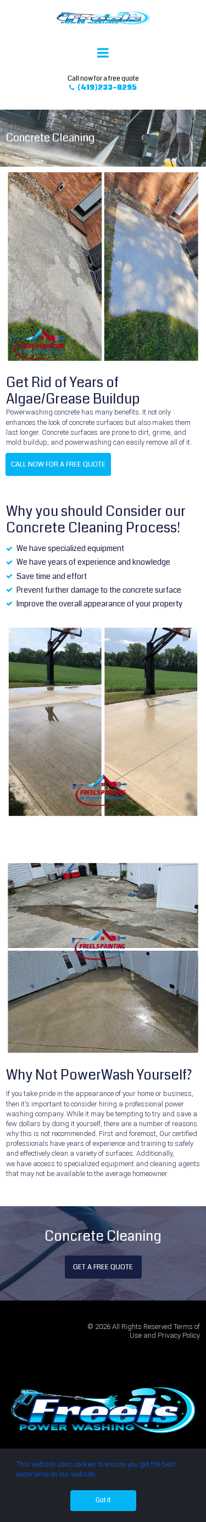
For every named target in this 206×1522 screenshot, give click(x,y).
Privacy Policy (179, 1335)
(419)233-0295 (103, 88)
